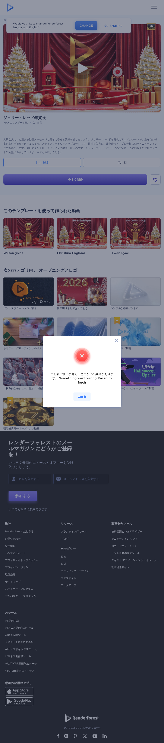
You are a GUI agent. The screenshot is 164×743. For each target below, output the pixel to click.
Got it (82, 397)
